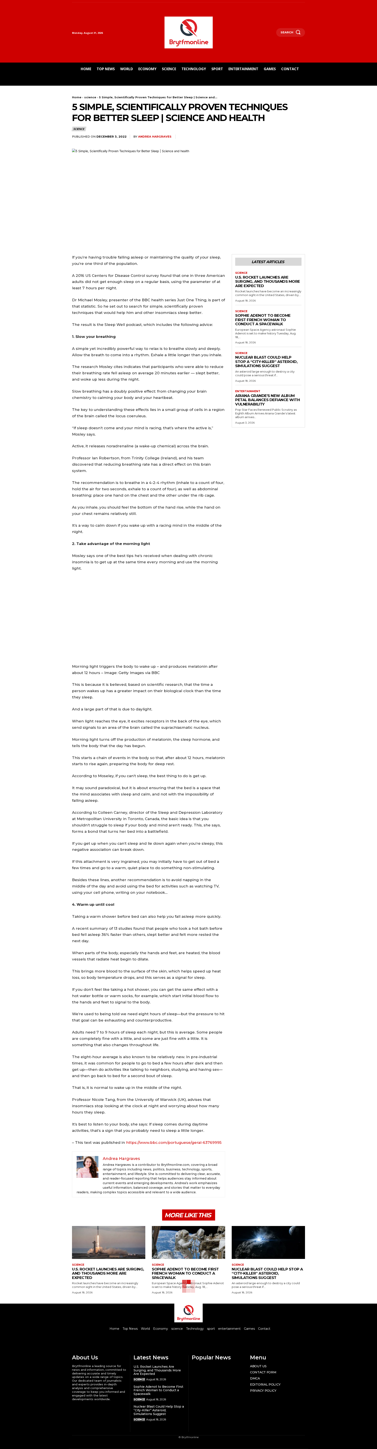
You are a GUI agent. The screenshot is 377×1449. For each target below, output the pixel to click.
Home (76, 97)
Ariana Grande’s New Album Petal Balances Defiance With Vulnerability (267, 399)
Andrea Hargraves (154, 136)
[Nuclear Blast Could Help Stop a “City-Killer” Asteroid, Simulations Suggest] (268, 1242)
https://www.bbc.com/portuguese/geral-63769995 (173, 1142)
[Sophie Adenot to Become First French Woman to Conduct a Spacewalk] (188, 1242)
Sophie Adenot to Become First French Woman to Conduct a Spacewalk (263, 319)
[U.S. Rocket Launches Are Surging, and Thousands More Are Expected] (108, 1242)
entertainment (247, 391)
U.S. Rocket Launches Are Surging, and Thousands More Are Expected (267, 281)
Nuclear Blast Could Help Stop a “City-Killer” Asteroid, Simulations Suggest (266, 361)
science (90, 97)
